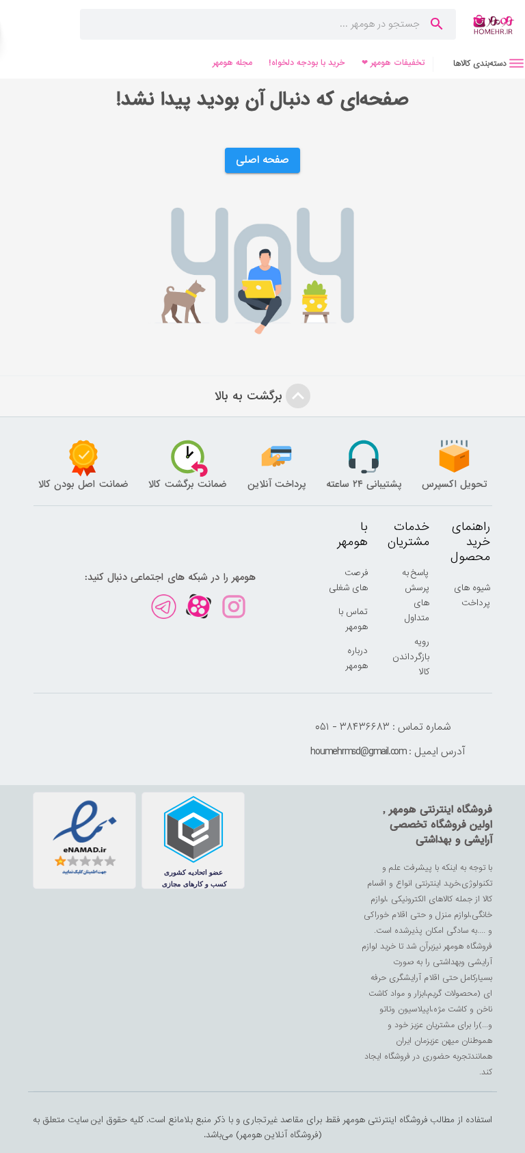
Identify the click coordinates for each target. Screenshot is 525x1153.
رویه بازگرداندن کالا (410, 656)
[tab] (479, 63)
